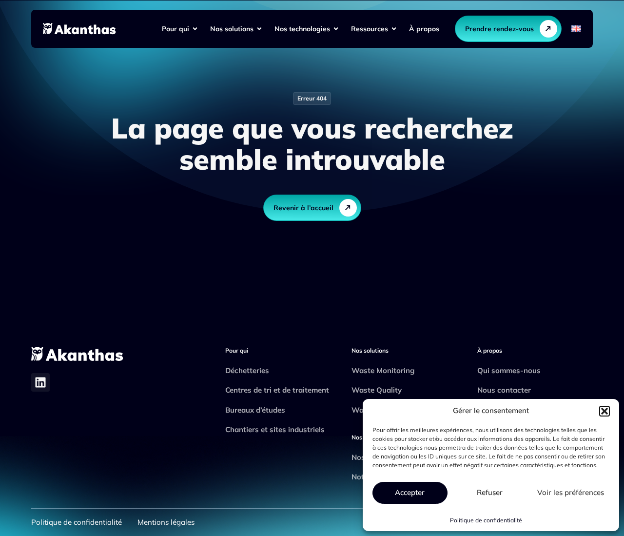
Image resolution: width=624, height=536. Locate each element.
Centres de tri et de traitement (277, 390)
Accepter (410, 492)
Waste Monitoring (382, 370)
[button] (604, 411)
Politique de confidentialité (486, 520)
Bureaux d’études (255, 410)
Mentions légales (166, 522)
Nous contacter (504, 390)
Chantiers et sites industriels (275, 429)
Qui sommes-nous (509, 370)
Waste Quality (376, 390)
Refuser (490, 492)
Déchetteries (247, 370)
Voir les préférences (570, 492)
